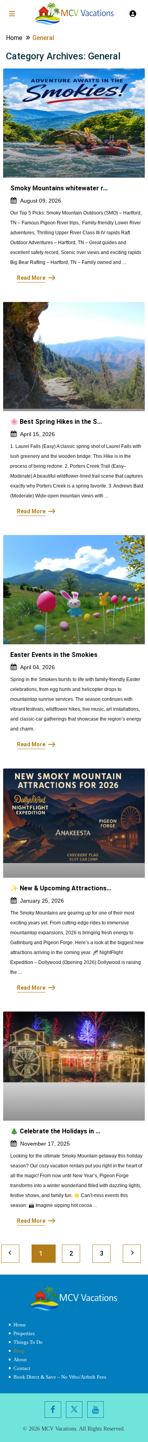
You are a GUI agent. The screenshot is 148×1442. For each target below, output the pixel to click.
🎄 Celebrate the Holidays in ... (55, 1131)
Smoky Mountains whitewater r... (59, 188)
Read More (31, 278)
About (20, 1359)
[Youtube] (95, 1409)
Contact (21, 1368)
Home (19, 1325)
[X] (74, 1409)
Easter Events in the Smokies (53, 654)
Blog (18, 1351)
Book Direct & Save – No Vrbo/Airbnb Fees (59, 1377)
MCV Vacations (58, 1429)
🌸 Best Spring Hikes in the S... (56, 421)
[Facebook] (53, 1409)
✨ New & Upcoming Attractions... (60, 888)
